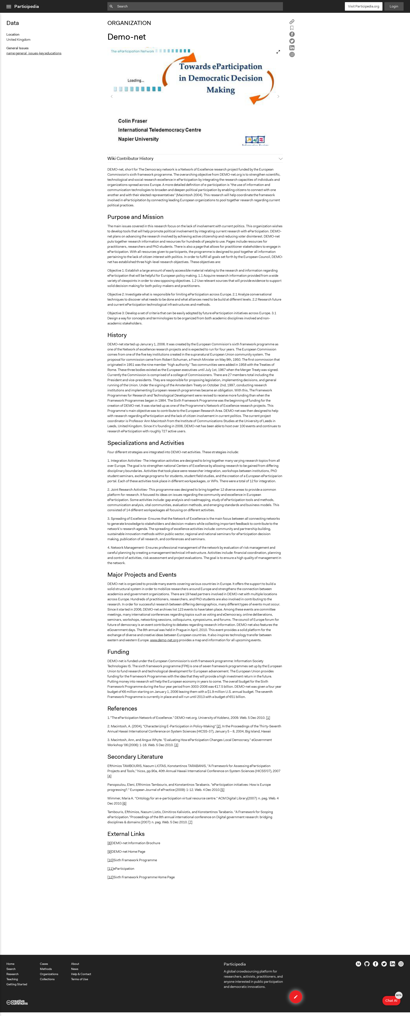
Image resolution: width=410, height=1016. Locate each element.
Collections (47, 979)
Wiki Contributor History (130, 158)
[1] (268, 717)
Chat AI (392, 999)
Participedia (26, 6)
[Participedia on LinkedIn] (392, 965)
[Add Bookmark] (291, 29)
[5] (222, 789)
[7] (190, 822)
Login (394, 6)
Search (11, 969)
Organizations (49, 974)
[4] (109, 776)
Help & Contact (81, 974)
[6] (124, 803)
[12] (110, 877)
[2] (219, 726)
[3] (176, 745)
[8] (109, 843)
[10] (110, 860)
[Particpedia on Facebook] (375, 965)
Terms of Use (79, 979)
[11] (110, 868)
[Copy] (291, 23)
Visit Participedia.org (363, 6)
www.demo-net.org (164, 640)
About (75, 964)
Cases (44, 964)
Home (10, 964)
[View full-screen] (278, 51)
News (74, 969)
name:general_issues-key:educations (34, 53)
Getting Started (16, 984)
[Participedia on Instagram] (401, 965)
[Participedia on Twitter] (384, 965)
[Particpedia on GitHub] (367, 965)
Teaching (12, 979)
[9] (109, 851)
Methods (46, 969)
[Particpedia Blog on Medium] (358, 965)
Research (12, 974)
